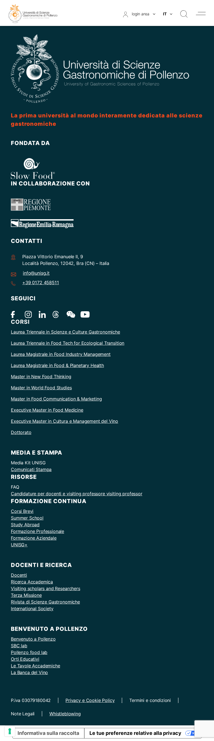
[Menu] (201, 13)
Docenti (19, 575)
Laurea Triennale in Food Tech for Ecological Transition (67, 343)
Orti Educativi (25, 659)
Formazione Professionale (37, 531)
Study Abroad (25, 524)
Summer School (27, 518)
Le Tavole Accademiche (35, 665)
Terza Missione (26, 595)
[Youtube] (84, 314)
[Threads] (56, 314)
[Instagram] (28, 314)
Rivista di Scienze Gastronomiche (45, 602)
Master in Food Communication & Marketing (56, 399)
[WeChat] (70, 314)
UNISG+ (19, 544)
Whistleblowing (65, 713)
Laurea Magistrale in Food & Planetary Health (57, 365)
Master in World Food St (36, 387)
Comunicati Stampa (31, 469)
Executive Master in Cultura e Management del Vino (64, 421)
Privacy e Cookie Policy (90, 700)
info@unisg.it (36, 273)
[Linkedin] (42, 314)
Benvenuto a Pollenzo (33, 639)
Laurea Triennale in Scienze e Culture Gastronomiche (65, 332)
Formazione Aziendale (34, 538)
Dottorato (21, 432)
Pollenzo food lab (29, 652)
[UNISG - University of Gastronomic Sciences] (32, 13)
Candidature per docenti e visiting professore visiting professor (76, 493)
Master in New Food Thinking (41, 376)
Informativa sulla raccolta (48, 733)
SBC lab (19, 645)
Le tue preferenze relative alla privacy (135, 733)
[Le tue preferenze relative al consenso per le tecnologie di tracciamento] (9, 731)
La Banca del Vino (29, 672)
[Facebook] (14, 314)
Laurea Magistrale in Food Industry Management (61, 354)
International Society (32, 608)
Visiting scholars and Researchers (45, 588)
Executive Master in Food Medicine (47, 410)
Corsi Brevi (22, 511)
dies (67, 387)
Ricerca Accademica (32, 582)
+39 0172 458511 (40, 282)
